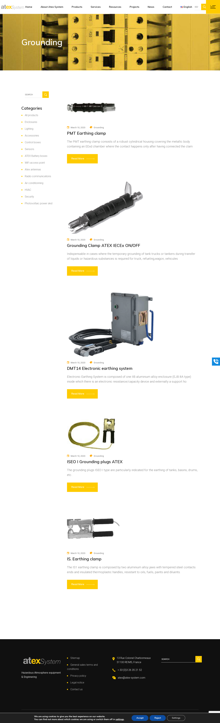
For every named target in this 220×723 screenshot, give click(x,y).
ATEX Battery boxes (36, 155)
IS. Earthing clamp (84, 558)
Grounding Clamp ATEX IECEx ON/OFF (103, 245)
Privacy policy (78, 675)
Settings (176, 717)
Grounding (99, 127)
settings (120, 719)
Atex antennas (33, 169)
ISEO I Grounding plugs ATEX (95, 461)
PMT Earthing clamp (86, 133)
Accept (139, 717)
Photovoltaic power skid (38, 203)
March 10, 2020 (78, 127)
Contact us (76, 689)
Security (29, 196)
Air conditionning (34, 183)
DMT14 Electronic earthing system (99, 368)
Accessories (32, 135)
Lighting (29, 128)
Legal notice (77, 682)
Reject (157, 717)
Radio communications (38, 176)
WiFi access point (35, 162)
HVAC (28, 189)
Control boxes (33, 142)
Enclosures (31, 122)
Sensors (29, 149)
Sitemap (75, 658)
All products (31, 115)
